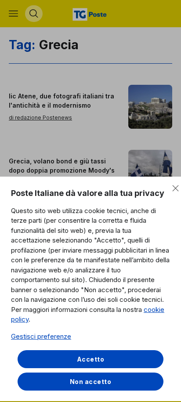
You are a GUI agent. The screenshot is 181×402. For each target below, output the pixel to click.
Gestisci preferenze (41, 336)
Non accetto (91, 381)
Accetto (91, 359)
